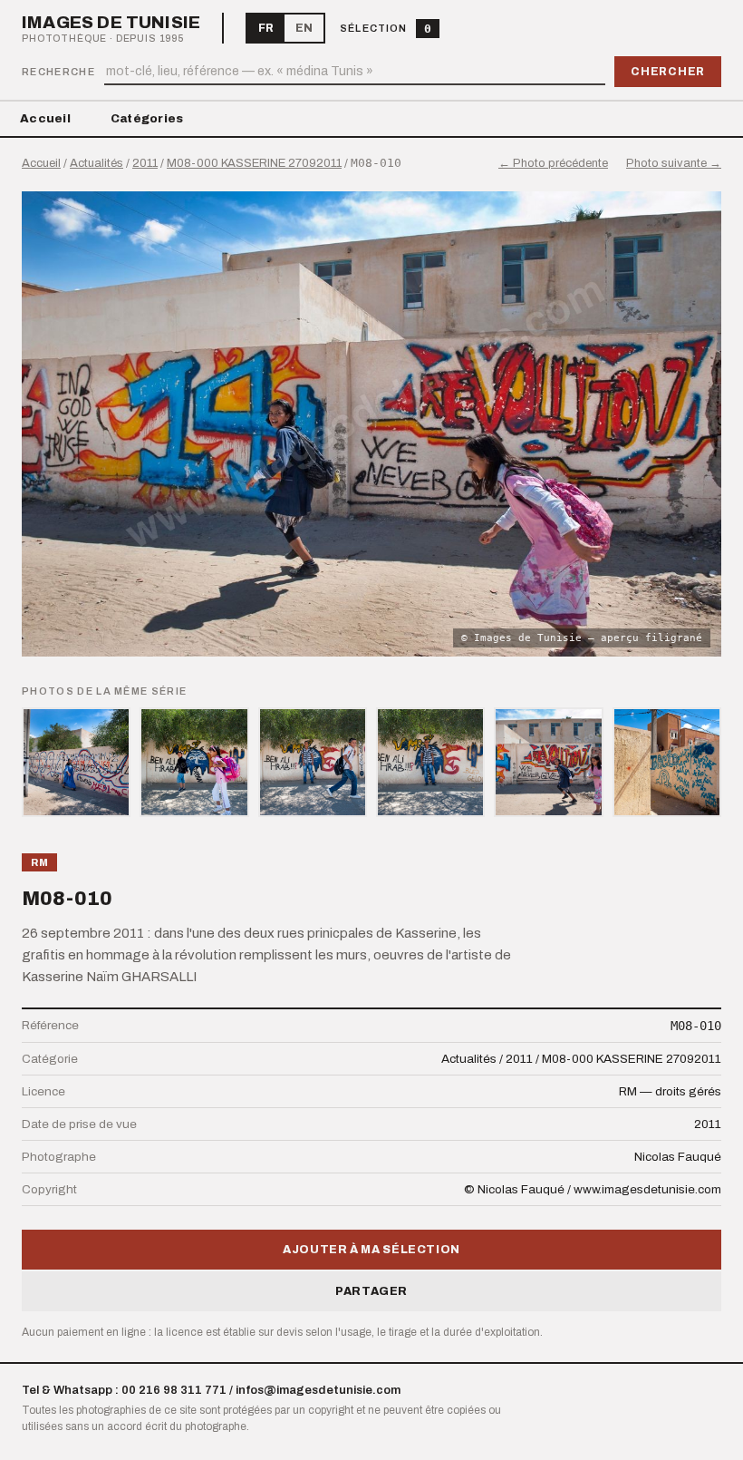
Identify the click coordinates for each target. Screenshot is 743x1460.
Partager (371, 1291)
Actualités (96, 163)
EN (304, 28)
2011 (145, 163)
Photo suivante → (673, 163)
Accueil (45, 118)
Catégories (147, 118)
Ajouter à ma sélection (371, 1249)
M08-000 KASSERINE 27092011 (254, 163)
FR (266, 28)
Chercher (668, 71)
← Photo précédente (553, 163)
